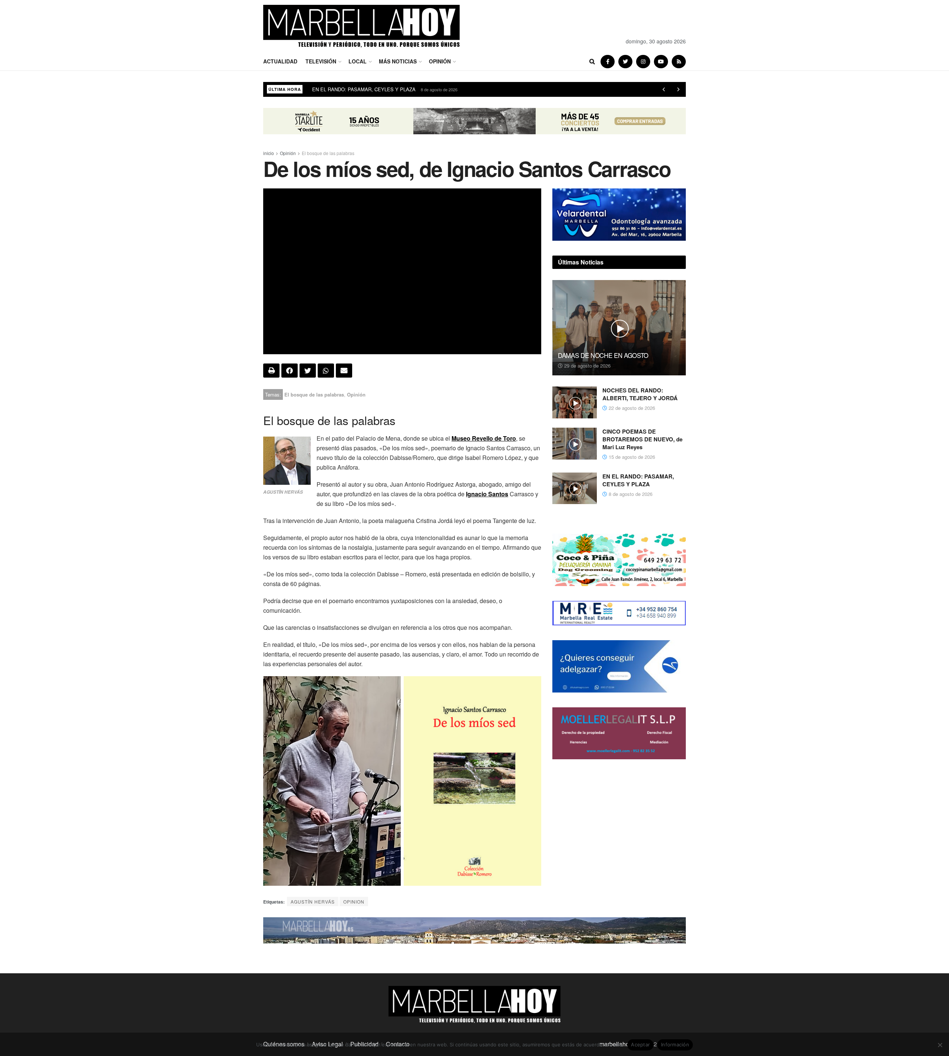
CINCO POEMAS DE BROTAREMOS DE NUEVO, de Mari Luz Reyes (642, 439)
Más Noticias (398, 61)
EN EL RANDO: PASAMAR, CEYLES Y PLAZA (638, 480)
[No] (939, 1045)
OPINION (353, 901)
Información (675, 1044)
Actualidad (280, 61)
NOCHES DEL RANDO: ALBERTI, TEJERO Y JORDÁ (640, 394)
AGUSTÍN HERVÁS (313, 901)
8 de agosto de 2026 (629, 493)
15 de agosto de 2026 (631, 456)
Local (357, 61)
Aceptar (640, 1044)
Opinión (440, 61)
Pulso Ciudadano (330, 89)
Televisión (320, 61)
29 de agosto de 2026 (587, 365)
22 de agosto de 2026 (631, 407)
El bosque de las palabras (328, 153)
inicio (268, 153)
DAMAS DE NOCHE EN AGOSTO (603, 355)
